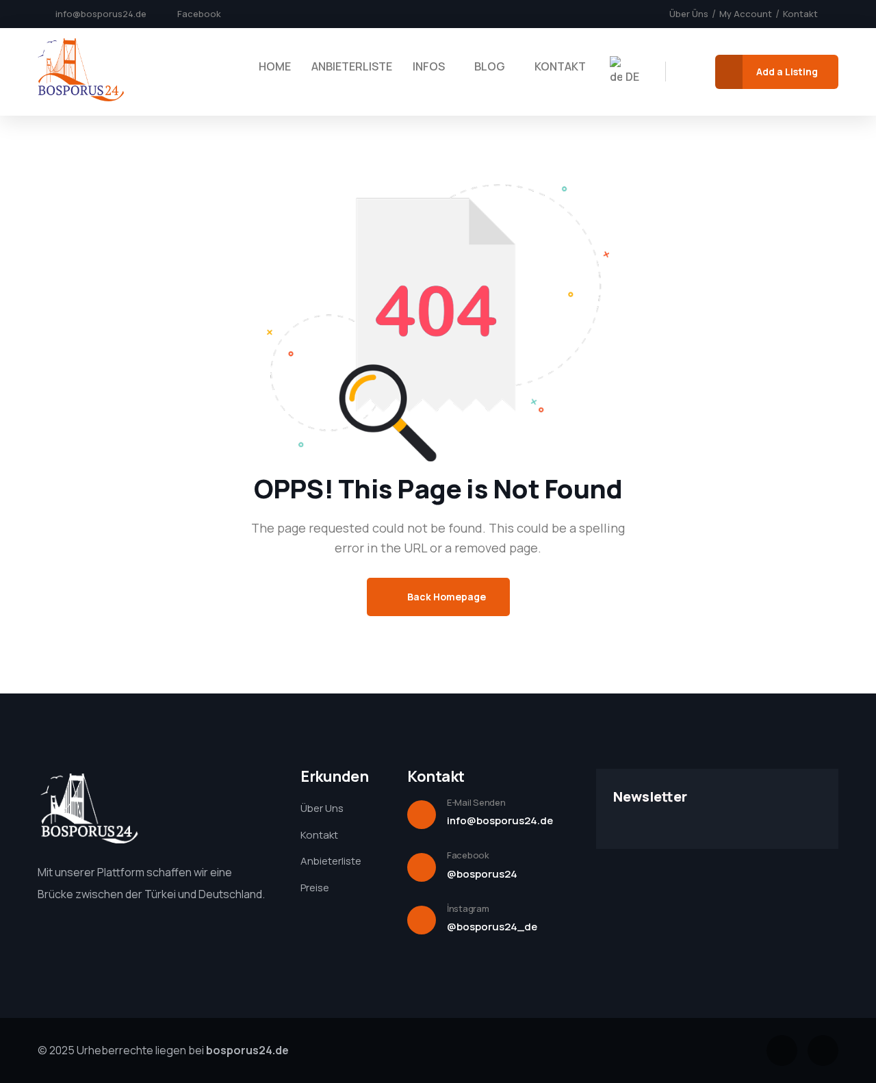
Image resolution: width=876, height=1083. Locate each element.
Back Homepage (445, 596)
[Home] (81, 71)
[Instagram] (823, 1050)
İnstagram (468, 908)
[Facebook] (781, 1050)
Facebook (468, 855)
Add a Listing (787, 71)
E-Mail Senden (476, 802)
